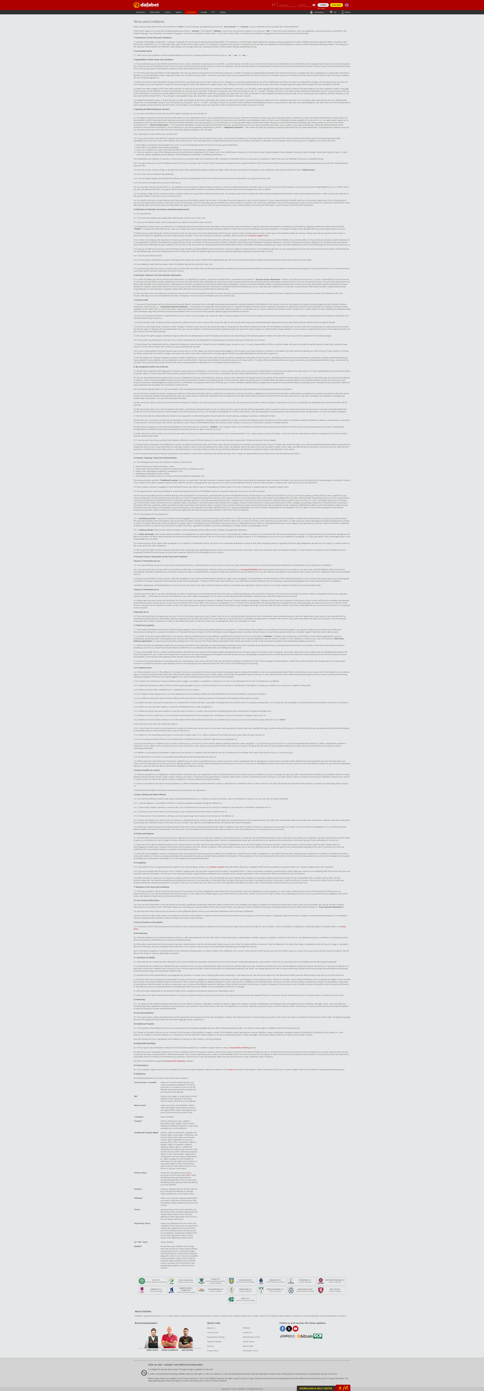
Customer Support (255, 235)
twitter (289, 1329)
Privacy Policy (212, 1350)
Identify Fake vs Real (251, 1337)
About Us (211, 1328)
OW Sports (140, 12)
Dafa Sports (155, 12)
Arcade (204, 12)
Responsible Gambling (239, 1047)
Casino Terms (248, 1341)
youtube (295, 1329)
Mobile (347, 12)
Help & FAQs (248, 1346)
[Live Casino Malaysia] (146, 5)
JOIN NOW (336, 5)
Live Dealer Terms (250, 1350)
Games (179, 12)
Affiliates (246, 1328)
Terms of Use (212, 1332)
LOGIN (323, 5)
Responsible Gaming (215, 1337)
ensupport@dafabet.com (251, 569)
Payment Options (214, 1341)
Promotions (319, 12)
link (188, 1175)
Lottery (223, 12)
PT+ (213, 12)
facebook (283, 1329)
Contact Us (231, 1069)
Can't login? (321, 8)
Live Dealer (191, 12)
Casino (168, 12)
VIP (335, 12)
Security (210, 1346)
